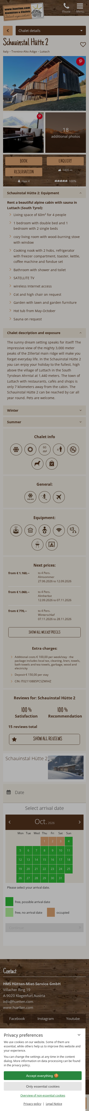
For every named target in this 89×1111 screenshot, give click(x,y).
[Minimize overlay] (79, 1034)
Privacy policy (32, 1104)
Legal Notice (54, 1104)
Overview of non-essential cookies (42, 1095)
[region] (43, 1053)
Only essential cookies (43, 1086)
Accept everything (39, 1076)
